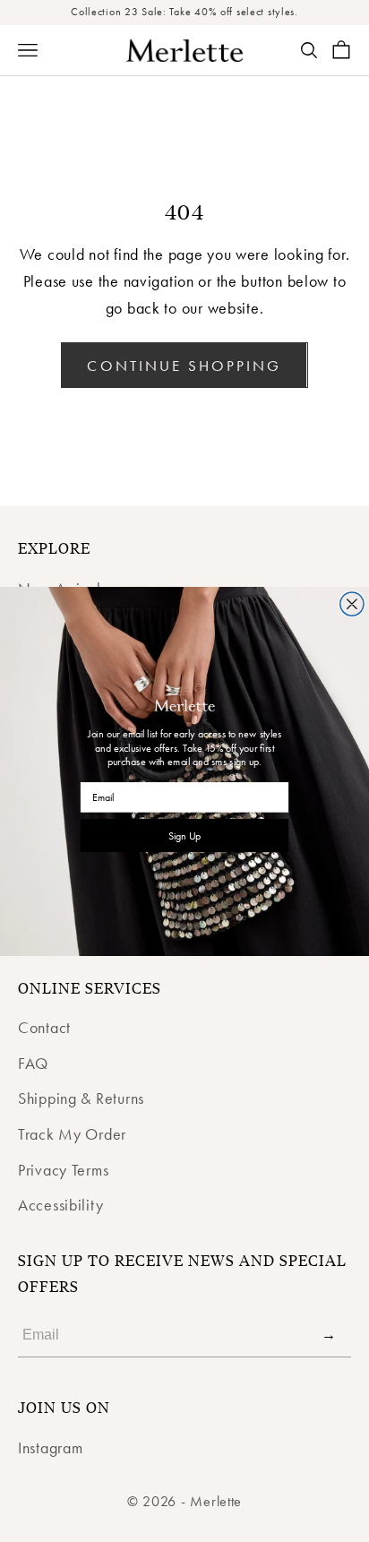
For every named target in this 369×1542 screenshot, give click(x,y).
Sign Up (185, 835)
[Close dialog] (352, 603)
